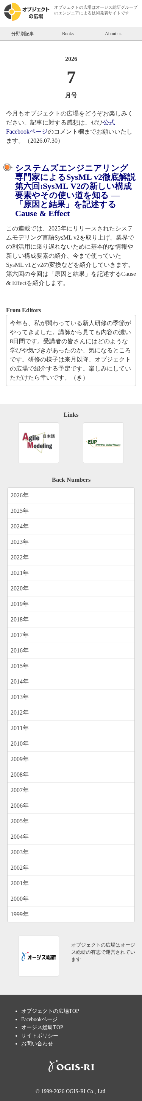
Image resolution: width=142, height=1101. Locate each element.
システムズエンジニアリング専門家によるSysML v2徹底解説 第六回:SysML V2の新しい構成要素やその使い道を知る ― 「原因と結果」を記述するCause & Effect (75, 190)
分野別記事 (22, 33)
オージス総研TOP (42, 1027)
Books (68, 33)
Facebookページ (39, 1019)
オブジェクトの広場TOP (50, 1011)
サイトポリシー (39, 1035)
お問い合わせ (37, 1043)
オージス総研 (108, 7)
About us (113, 33)
